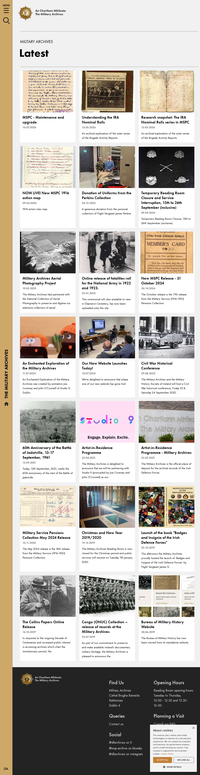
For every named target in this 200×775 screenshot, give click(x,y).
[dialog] (173, 748)
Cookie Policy (167, 753)
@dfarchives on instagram (126, 754)
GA (6, 769)
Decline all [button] (183, 760)
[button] (173, 767)
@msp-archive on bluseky (125, 748)
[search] (6, 20)
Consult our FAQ (164, 724)
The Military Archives (6, 375)
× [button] (193, 728)
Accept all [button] (162, 760)
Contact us (116, 724)
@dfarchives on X (120, 742)
